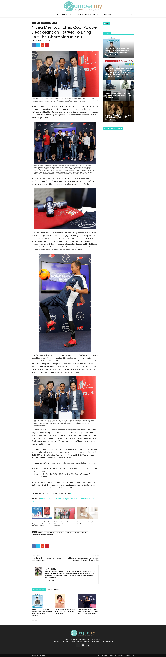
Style (87, 15)
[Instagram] (50, 581)
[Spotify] (53, 581)
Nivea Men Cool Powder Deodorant (43, 534)
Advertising (113, 655)
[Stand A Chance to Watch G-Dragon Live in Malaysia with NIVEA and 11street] (42, 513)
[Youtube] (88, 645)
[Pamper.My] (83, 6)
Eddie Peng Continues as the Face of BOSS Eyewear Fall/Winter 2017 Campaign (83, 559)
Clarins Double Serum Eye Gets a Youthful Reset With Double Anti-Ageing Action (65, 611)
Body (38, 22)
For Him (54, 22)
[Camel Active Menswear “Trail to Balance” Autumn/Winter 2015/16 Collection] (118, 90)
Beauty (78, 15)
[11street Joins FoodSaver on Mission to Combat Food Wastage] (64, 513)
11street (40, 532)
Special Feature (66, 15)
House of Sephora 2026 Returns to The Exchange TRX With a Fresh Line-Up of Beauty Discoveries (88, 611)
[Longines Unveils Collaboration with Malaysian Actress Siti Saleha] (118, 111)
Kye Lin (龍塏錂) (37, 40)
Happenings (108, 15)
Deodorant (60, 532)
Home (56, 15)
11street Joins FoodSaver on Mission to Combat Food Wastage (63, 524)
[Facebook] (46, 581)
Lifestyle (96, 15)
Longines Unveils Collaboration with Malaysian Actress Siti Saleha (118, 117)
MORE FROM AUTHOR (53, 590)
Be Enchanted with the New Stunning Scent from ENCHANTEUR (47, 559)
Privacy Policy (130, 655)
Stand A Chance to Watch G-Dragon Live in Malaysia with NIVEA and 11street (41, 524)
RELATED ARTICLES (38, 590)
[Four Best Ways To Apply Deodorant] (87, 513)
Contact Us (121, 655)
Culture (49, 22)
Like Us (106, 23)
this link (73, 493)
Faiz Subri (68, 532)
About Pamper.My (103, 655)
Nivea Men (84, 532)
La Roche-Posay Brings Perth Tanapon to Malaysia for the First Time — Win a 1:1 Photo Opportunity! (42, 612)
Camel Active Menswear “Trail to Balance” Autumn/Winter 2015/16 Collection (119, 95)
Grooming (76, 532)
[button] (132, 15)
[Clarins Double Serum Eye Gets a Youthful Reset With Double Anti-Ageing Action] (65, 601)
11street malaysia (50, 532)
